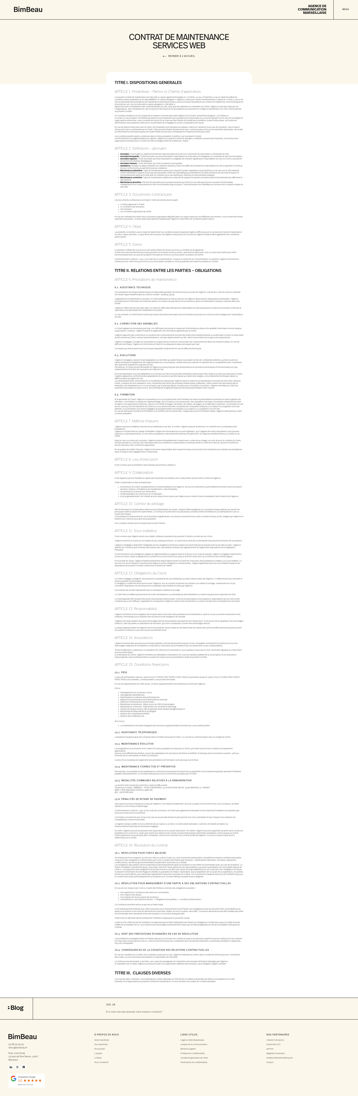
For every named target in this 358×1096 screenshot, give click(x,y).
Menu (345, 9)
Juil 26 (110, 1005)
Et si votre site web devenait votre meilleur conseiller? (134, 1012)
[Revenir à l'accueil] (164, 56)
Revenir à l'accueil (181, 56)
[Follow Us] (10, 1067)
